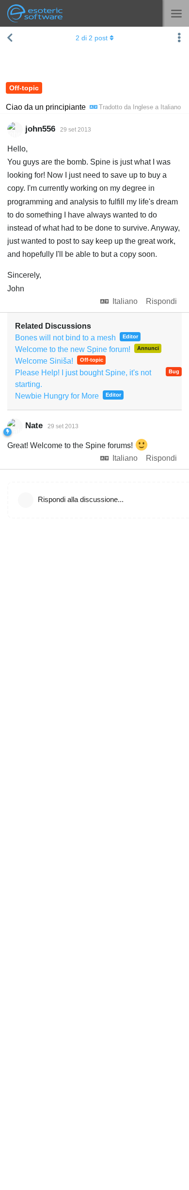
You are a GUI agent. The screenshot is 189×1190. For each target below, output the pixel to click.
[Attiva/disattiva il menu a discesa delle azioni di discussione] (179, 38)
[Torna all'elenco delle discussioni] (9, 38)
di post (92, 38)
